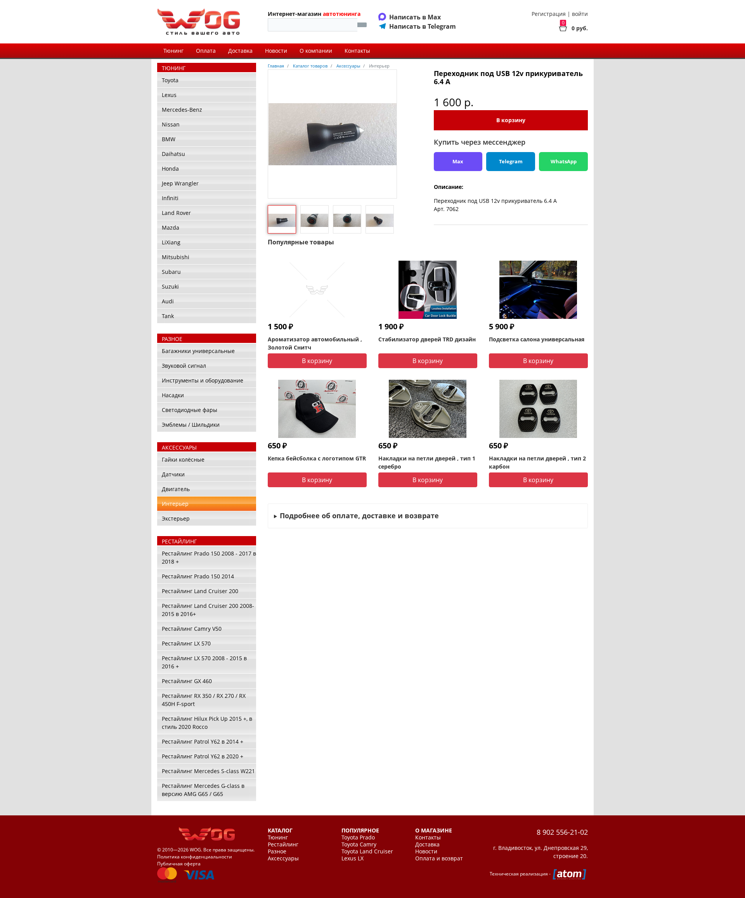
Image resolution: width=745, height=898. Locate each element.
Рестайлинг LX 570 (186, 643)
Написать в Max (415, 17)
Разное (277, 851)
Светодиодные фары (189, 410)
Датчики (173, 474)
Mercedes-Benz (182, 109)
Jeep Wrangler (180, 183)
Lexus (169, 95)
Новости (276, 50)
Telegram (511, 161)
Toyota (170, 80)
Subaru (171, 271)
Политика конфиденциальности (194, 856)
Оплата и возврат (439, 858)
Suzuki (170, 286)
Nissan (171, 124)
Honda (170, 168)
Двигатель (176, 489)
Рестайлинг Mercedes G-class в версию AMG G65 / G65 (203, 790)
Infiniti (170, 198)
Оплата (206, 50)
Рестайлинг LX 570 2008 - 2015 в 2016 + (204, 662)
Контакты (357, 50)
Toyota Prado (358, 837)
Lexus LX (352, 858)
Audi (168, 301)
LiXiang (171, 242)
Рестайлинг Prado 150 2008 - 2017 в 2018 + (209, 557)
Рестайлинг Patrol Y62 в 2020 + (202, 756)
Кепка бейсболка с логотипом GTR (317, 458)
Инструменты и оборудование (202, 380)
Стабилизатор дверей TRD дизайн (427, 339)
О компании (316, 50)
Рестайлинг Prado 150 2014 (198, 576)
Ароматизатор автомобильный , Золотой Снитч (315, 343)
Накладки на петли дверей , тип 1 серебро (426, 462)
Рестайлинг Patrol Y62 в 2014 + (202, 741)
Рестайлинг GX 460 (187, 681)
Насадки (173, 395)
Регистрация (549, 13)
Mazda (170, 227)
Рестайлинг (283, 844)
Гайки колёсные (183, 459)
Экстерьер (176, 518)
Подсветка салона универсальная (536, 339)
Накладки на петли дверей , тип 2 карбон (537, 462)
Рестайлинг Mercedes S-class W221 (208, 771)
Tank (168, 316)
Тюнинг (173, 50)
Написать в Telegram (422, 26)
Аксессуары (283, 858)
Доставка (240, 50)
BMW (168, 139)
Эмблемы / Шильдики (191, 424)
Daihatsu (173, 153)
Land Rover (176, 212)
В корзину (510, 120)
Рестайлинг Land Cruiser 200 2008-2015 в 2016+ (208, 610)
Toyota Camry (358, 844)
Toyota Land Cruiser (367, 851)
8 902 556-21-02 (562, 832)
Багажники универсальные (198, 351)
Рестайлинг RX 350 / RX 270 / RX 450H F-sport (204, 700)
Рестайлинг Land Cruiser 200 (200, 591)
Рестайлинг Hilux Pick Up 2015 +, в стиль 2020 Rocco (207, 722)
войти (580, 13)
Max (457, 161)
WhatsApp (564, 161)
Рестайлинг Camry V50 (192, 628)
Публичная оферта (179, 863)
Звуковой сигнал (184, 365)
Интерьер (175, 503)
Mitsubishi (175, 257)
